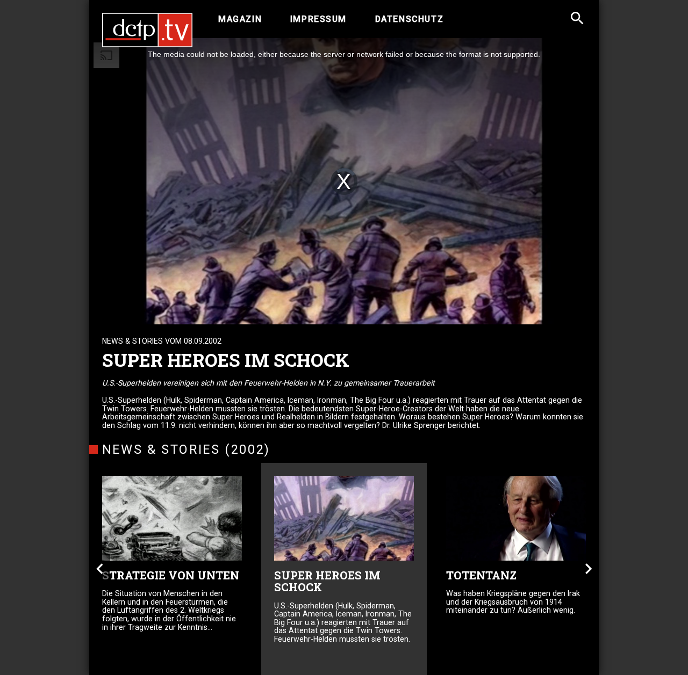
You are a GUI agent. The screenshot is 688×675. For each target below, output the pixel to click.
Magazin (240, 19)
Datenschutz (409, 19)
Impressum (318, 19)
